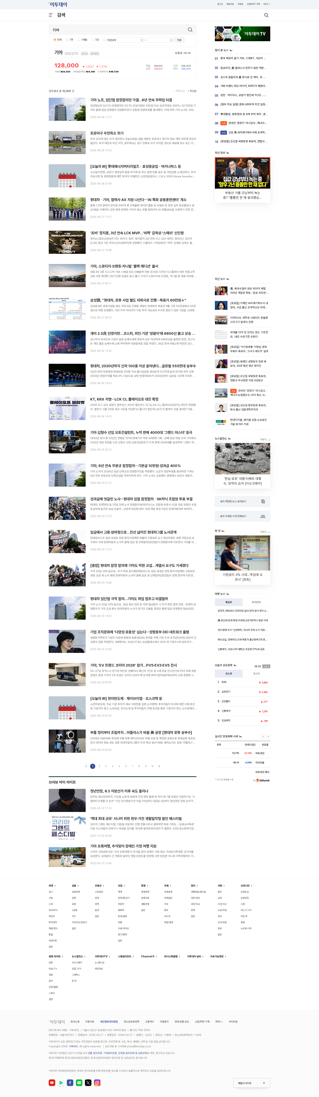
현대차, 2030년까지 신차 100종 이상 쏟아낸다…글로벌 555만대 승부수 (143, 366)
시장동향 (99, 891)
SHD (224, 682)
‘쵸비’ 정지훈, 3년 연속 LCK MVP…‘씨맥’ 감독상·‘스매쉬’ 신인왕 (137, 233)
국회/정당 (195, 898)
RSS (266, 4)
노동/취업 (222, 910)
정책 (97, 904)
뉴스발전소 (77, 956)
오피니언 (245, 885)
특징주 (228, 602)
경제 (143, 885)
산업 (120, 885)
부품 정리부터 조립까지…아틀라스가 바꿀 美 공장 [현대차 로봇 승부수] (141, 732)
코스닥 (256, 673)
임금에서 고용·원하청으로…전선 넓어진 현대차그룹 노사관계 (133, 532)
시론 (243, 904)
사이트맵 (233, 1021)
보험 (74, 904)
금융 (74, 885)
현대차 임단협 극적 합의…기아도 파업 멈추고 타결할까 (129, 599)
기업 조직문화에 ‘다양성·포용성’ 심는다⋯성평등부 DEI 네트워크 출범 (139, 632)
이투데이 (73, 1046)
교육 (220, 898)
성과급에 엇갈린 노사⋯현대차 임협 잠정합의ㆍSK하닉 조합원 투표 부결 (141, 499)
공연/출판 (53, 987)
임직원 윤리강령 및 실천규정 (132, 1053)
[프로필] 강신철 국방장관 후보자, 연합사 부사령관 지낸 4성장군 (255, 141)
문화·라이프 (55, 956)
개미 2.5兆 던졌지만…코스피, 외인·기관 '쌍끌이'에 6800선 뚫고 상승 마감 (144, 333)
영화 (51, 974)
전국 (220, 916)
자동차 (121, 904)
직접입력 (111, 40)
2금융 (74, 910)
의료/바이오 (123, 928)
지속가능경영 (217, 956)
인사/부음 (222, 922)
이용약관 (89, 1021)
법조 (220, 891)
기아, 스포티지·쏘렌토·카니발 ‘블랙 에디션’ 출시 (124, 266)
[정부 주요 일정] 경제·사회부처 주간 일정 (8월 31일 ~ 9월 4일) (255, 104)
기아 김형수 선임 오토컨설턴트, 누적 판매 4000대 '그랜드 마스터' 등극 (141, 432)
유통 (120, 922)
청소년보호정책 (131, 1021)
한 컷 (74, 981)
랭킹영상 (99, 968)
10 (152, 766)
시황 (51, 898)
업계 (97, 898)
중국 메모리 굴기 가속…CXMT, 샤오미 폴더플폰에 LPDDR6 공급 (256, 58)
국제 (166, 885)
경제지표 (145, 898)
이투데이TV (101, 956)
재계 (120, 891)
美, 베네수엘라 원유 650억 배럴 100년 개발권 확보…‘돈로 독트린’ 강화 (248, 293)
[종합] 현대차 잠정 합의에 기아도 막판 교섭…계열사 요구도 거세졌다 (139, 565)
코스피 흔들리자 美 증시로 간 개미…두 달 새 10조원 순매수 (252, 77)
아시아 (167, 916)
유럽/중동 (168, 922)
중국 (166, 910)
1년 (97, 39)
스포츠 (52, 993)
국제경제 (168, 891)
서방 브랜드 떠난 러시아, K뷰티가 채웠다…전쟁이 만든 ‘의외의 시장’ (257, 86)
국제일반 (168, 898)
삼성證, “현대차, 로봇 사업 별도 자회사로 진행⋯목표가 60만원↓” (138, 300)
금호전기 (226, 691)
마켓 (51, 885)
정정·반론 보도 (182, 1021)
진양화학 (226, 720)
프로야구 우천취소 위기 (107, 133)
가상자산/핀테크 (79, 922)
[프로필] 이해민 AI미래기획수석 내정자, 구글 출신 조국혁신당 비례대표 (249, 307)
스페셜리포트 (124, 956)
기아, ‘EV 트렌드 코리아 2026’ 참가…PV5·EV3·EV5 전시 (133, 665)
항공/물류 (122, 916)
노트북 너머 (246, 928)
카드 (74, 916)
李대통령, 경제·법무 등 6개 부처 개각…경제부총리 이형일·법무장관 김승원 (260, 114)
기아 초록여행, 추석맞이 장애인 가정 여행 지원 (123, 846)
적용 (179, 40)
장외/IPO (53, 910)
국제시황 (53, 940)
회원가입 (230, 4)
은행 (74, 898)
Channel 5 (147, 956)
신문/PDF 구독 (253, 4)
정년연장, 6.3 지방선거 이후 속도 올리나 (119, 791)
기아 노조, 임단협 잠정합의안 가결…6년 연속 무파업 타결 (131, 100)
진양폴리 (226, 701)
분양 (97, 910)
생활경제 (145, 904)
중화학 (121, 910)
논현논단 (245, 891)
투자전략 (256, 602)
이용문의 (164, 1021)
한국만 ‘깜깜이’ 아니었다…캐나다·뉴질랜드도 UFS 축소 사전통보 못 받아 (264, 123)
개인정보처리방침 (109, 1021)
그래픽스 (76, 974)
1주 (71, 39)
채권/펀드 (53, 928)
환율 (51, 934)
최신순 (193, 90)
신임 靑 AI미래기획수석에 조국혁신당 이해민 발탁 (252, 132)
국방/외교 (195, 904)
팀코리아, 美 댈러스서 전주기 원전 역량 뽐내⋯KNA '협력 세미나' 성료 (258, 68)
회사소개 (75, 1021)
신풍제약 (226, 710)
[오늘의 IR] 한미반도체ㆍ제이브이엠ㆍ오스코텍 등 (126, 698)
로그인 (220, 4)
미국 (166, 904)
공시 (51, 891)
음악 (51, 981)
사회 (220, 885)
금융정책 (76, 891)
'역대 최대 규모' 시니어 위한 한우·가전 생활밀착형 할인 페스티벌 (136, 818)
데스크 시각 (246, 910)
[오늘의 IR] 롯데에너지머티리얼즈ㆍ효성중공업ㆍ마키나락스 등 (135, 166)
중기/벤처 (122, 934)
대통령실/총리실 (198, 891)
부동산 (98, 885)
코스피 (228, 673)
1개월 (84, 39)
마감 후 (244, 916)
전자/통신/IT (124, 898)
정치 (193, 885)
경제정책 (145, 891)
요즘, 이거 (76, 968)
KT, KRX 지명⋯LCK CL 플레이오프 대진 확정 (124, 399)
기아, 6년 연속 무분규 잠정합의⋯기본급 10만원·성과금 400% (135, 466)
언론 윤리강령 (95, 1053)
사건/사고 (222, 904)
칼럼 (243, 922)
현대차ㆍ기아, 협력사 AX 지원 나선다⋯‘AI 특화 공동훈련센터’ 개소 (138, 199)
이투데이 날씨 (194, 956)
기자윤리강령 (110, 1053)
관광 (51, 962)
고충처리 (149, 1021)
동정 (220, 928)
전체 (59, 39)
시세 (51, 904)
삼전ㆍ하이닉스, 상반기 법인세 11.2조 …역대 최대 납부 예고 (252, 95)
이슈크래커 (77, 962)
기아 (58, 52)
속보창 (240, 4)
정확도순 (180, 90)
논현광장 (245, 898)
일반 (51, 946)
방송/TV (53, 968)
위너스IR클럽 (171, 956)
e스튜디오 (99, 962)
